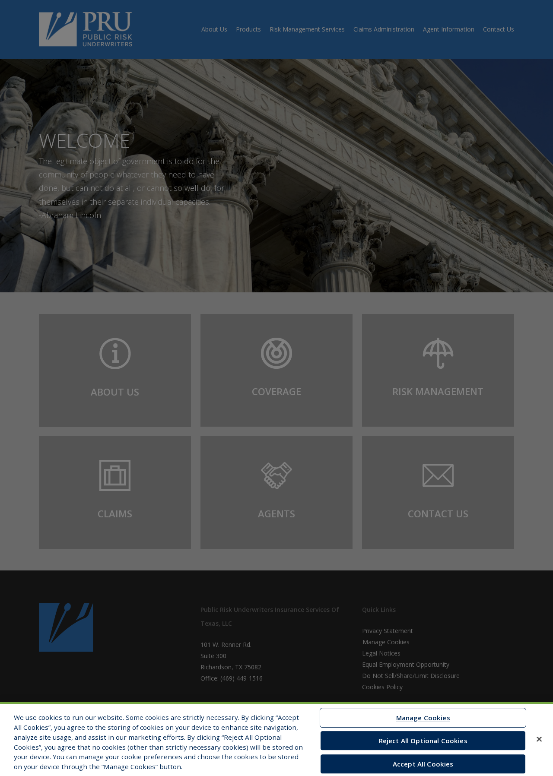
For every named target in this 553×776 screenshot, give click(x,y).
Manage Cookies (423, 717)
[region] (276, 739)
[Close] (539, 738)
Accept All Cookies (423, 764)
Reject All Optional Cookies (423, 740)
